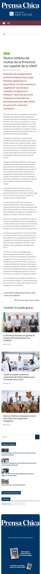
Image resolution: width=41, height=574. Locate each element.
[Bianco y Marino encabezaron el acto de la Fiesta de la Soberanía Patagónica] (20, 392)
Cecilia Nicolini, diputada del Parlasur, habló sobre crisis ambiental (19, 294)
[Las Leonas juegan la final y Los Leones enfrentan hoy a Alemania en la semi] (5, 450)
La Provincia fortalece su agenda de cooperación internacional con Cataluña (19, 338)
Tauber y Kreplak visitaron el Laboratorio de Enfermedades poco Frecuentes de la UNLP (19, 377)
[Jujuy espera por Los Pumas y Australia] (5, 481)
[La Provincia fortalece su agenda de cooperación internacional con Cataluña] (20, 314)
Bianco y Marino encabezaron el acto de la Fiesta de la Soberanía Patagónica (19, 418)
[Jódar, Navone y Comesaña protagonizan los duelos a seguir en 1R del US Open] (5, 471)
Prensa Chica (16, 70)
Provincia (6, 53)
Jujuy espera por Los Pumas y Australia (13, 485)
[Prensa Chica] (4, 23)
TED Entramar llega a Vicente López (26, 300)
